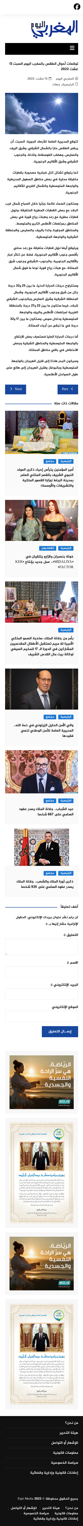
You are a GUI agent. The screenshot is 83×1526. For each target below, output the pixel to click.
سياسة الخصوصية (64, 1463)
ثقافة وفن (47, 548)
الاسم (72, 963)
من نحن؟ (71, 1423)
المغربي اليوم (65, 78)
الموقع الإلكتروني (65, 1007)
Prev (65, 389)
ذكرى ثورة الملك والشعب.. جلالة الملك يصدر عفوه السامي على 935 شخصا (44, 884)
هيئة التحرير (69, 1433)
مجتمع (50, 461)
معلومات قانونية (65, 1453)
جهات (56, 84)
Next (18, 389)
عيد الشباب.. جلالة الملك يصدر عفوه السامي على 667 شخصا (46, 812)
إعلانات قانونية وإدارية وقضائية (54, 1473)
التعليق (71, 935)
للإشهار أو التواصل (64, 1443)
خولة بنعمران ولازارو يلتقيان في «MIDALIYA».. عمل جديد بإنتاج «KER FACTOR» (44, 562)
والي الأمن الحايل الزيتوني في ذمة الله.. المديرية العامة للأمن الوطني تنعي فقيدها (43, 730)
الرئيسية (68, 84)
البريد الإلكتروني (64, 985)
